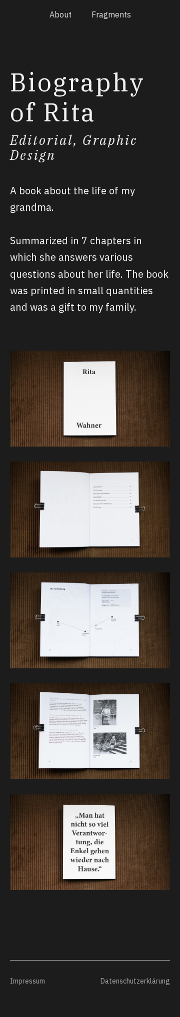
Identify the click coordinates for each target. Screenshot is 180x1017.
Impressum (27, 981)
